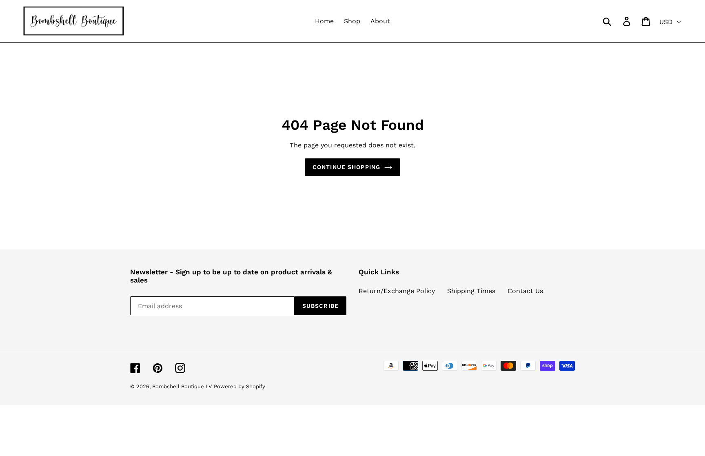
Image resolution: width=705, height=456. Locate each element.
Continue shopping (346, 167)
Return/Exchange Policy (397, 291)
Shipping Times (471, 291)
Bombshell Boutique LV (182, 386)
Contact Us (525, 291)
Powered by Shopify (239, 386)
